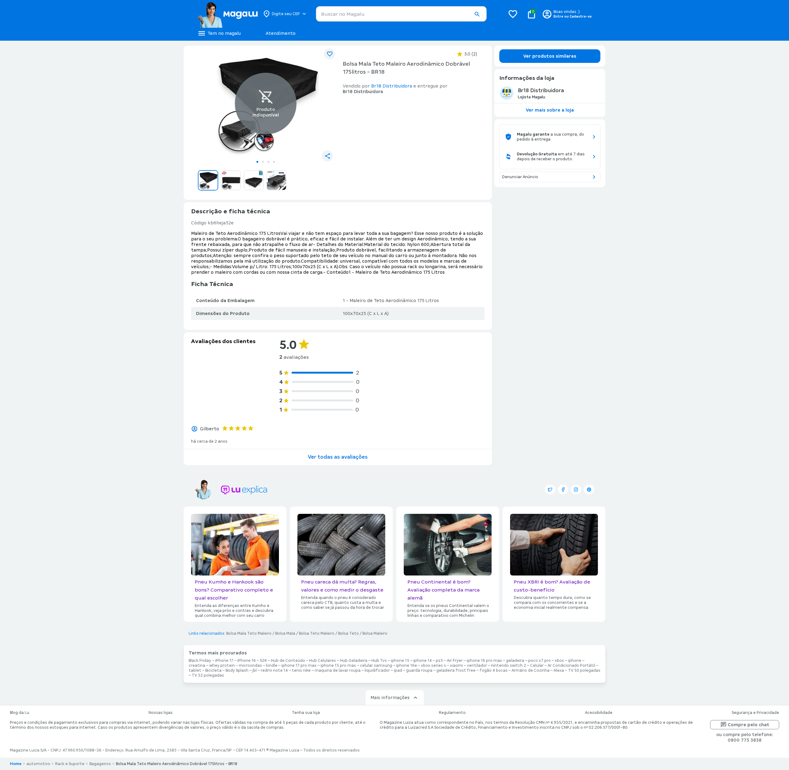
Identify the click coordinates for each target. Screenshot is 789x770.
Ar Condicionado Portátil (571, 665)
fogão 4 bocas (494, 670)
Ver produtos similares (549, 56)
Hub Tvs (379, 660)
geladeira (515, 660)
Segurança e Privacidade (755, 713)
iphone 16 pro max (484, 660)
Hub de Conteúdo (288, 660)
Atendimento (281, 33)
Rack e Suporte (69, 764)
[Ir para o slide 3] (268, 162)
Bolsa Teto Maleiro (316, 633)
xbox (559, 660)
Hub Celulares (322, 660)
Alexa (559, 670)
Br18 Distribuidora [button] (391, 86)
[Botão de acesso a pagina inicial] (227, 14)
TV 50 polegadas (584, 670)
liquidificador (377, 670)
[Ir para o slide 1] (257, 162)
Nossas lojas (161, 713)
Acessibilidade (598, 713)
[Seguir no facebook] (563, 489)
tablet (195, 670)
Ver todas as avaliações (338, 457)
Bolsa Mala (285, 633)
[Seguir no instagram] (576, 489)
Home (16, 764)
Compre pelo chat (748, 724)
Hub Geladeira (353, 660)
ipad (398, 670)
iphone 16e (406, 665)
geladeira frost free (456, 670)
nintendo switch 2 (508, 665)
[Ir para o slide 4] (274, 162)
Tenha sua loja (306, 713)
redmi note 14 (274, 670)
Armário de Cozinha (531, 670)
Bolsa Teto (348, 633)
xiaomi (456, 665)
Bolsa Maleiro (374, 633)
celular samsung (376, 665)
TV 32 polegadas (208, 675)
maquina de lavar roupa (338, 670)
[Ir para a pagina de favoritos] (513, 14)
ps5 (439, 660)
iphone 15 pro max (338, 665)
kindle (271, 665)
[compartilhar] (327, 156)
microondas (250, 665)
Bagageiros (100, 764)
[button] (476, 14)
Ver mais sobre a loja (550, 110)
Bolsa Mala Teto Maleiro (249, 633)
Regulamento (452, 713)
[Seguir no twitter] (550, 489)
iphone (574, 660)
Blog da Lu (19, 713)
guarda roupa (419, 670)
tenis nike (301, 670)
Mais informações (390, 697)
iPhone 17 (224, 660)
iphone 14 (422, 660)
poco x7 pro (539, 660)
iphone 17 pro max (299, 665)
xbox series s (433, 665)
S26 (263, 660)
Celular (537, 665)
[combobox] (401, 14)
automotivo (38, 764)
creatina (197, 665)
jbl (254, 670)
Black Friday (200, 660)
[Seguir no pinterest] (589, 489)
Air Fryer (455, 660)
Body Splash (237, 670)
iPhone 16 (246, 660)
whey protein (222, 665)
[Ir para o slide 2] (263, 162)
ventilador (477, 665)
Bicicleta (213, 670)
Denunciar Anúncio (520, 177)
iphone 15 (400, 660)
